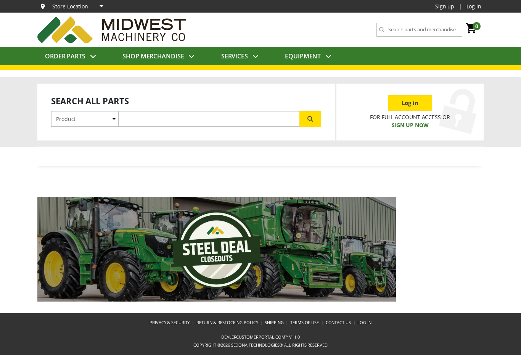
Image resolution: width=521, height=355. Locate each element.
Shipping (274, 322)
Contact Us (338, 322)
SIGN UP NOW (410, 125)
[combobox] (419, 30)
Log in (473, 6)
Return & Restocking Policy (227, 322)
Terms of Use (304, 322)
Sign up (444, 6)
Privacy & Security (170, 322)
